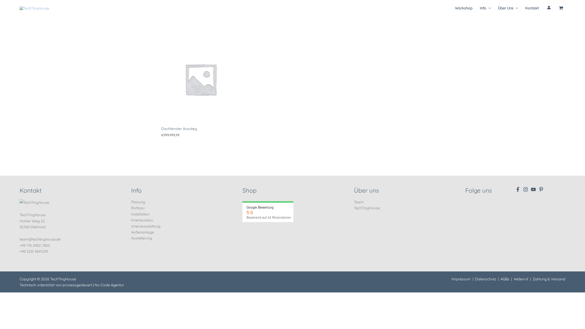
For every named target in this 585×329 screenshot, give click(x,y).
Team (359, 202)
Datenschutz (485, 279)
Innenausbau (142, 220)
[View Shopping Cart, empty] (561, 8)
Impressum (461, 279)
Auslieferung (141, 238)
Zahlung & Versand (549, 279)
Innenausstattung (145, 226)
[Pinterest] (541, 189)
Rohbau (138, 208)
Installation (140, 214)
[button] (485, 8)
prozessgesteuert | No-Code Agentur (93, 285)
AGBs (504, 279)
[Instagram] (525, 189)
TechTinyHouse (367, 208)
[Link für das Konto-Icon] (549, 7)
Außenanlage (142, 232)
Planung (138, 202)
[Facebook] (517, 189)
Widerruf (521, 279)
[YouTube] (533, 189)
